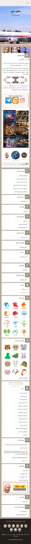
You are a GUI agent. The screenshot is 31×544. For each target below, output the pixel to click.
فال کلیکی (20, 55)
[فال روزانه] (9, 117)
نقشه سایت (10, 539)
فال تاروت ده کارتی (23, 422)
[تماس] (9, 526)
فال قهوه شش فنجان (22, 227)
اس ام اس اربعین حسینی (22, 179)
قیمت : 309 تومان (15, 384)
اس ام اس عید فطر (23, 175)
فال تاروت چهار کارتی (22, 409)
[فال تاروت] (22, 117)
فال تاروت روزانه (23, 393)
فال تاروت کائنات (23, 399)
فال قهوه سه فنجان (23, 224)
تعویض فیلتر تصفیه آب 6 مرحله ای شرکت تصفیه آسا (16, 444)
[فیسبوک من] (17, 526)
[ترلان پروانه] (15, 50)
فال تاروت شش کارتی (22, 415)
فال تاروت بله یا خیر (23, 432)
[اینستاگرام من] (13, 526)
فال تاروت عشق (17, 86)
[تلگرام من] (21, 526)
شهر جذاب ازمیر (23, 448)
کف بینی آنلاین (24, 237)
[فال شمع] (9, 129)
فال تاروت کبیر (24, 396)
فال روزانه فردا (24, 511)
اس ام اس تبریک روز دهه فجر (20, 191)
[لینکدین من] (11, 529)
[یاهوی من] (25, 526)
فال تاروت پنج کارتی (22, 412)
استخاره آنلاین (24, 201)
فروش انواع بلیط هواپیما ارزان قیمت (19, 457)
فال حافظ (25, 470)
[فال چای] (22, 142)
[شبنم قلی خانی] (6, 50)
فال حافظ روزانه (23, 474)
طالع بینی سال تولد (23, 378)
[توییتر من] (5, 526)
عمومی (20, 164)
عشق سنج (16, 11)
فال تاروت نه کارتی (23, 419)
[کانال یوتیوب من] (15, 529)
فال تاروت (23, 65)
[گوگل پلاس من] (19, 529)
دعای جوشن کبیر (23, 257)
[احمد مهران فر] (24, 50)
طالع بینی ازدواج (23, 247)
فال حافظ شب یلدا (23, 477)
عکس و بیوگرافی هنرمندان (21, 514)
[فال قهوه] (22, 129)
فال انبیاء (25, 211)
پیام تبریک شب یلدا (23, 480)
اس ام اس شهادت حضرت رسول (20, 188)
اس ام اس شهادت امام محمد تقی (20, 185)
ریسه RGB (24, 289)
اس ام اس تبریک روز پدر (22, 182)
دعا (26, 260)
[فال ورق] (9, 142)
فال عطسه (25, 501)
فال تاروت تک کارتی (23, 402)
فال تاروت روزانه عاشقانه (21, 428)
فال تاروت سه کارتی (22, 406)
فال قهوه (25, 221)
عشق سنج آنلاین (23, 279)
